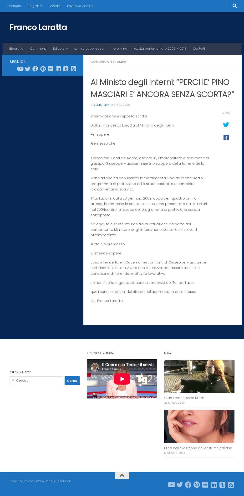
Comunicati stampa (108, 61)
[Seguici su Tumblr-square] (66, 69)
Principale (13, 6)
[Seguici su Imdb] (50, 69)
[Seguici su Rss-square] (73, 69)
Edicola (59, 48)
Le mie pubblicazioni (90, 48)
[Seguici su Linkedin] (58, 69)
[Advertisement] (43, 111)
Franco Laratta (38, 27)
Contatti (54, 6)
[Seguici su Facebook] (35, 69)
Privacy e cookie (80, 6)
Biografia (35, 6)
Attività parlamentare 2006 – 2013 (160, 48)
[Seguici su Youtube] (20, 69)
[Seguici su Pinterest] (43, 69)
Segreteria (101, 105)
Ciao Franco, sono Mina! (184, 398)
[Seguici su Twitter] (27, 69)
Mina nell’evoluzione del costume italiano (198, 448)
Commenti (38, 48)
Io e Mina (120, 48)
